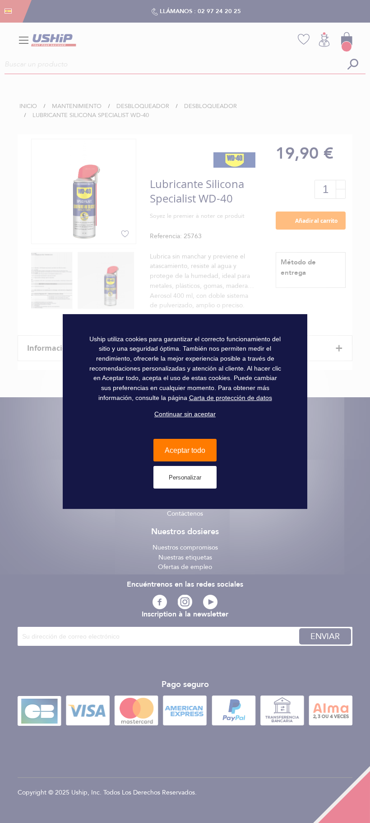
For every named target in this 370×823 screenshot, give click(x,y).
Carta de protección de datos (230, 397)
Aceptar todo (185, 450)
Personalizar (185, 477)
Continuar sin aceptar (185, 414)
